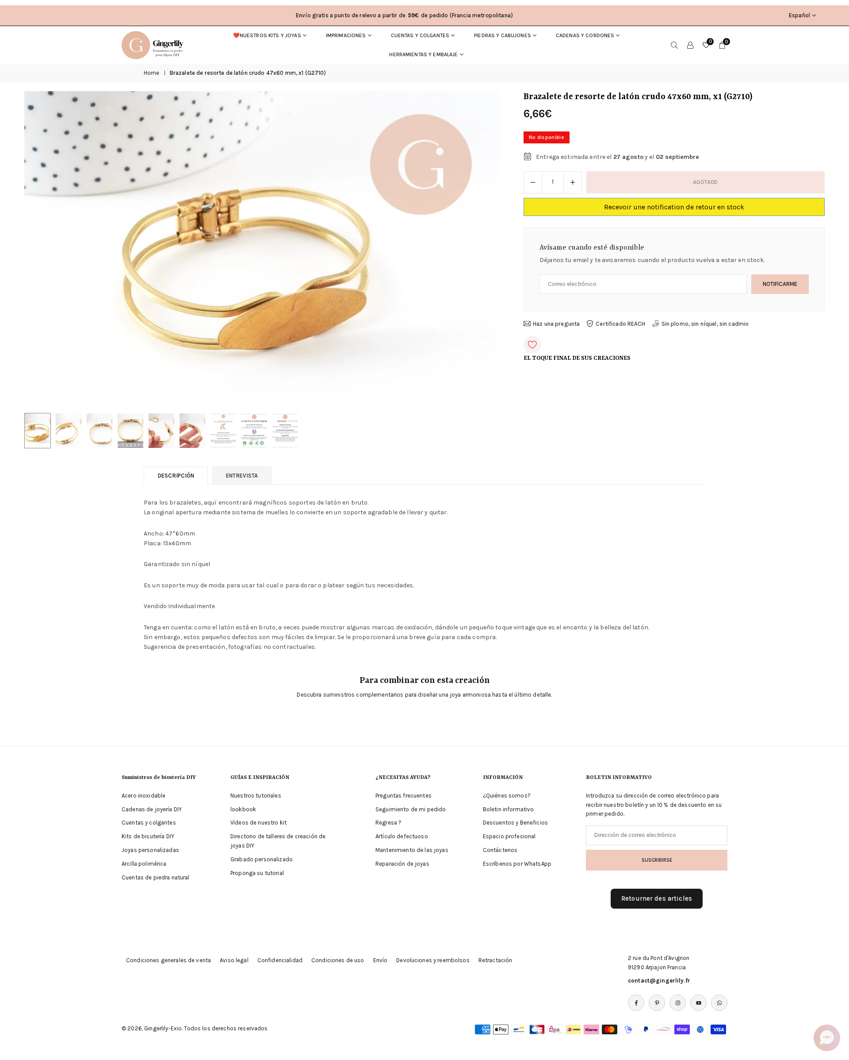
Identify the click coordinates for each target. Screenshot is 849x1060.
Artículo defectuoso (401, 836)
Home (152, 72)
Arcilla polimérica (144, 863)
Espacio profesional (509, 836)
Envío (380, 960)
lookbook (243, 809)
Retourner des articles (656, 898)
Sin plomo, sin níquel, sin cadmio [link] (705, 323)
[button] (477, 249)
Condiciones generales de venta (168, 960)
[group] (261, 249)
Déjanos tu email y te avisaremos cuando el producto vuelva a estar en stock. (652, 260)
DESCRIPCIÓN (175, 475)
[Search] (674, 45)
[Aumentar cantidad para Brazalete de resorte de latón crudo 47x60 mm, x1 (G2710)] (572, 182)
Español (799, 15)
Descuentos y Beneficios (515, 822)
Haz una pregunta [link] (556, 323)
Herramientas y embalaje (423, 54)
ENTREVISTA (242, 475)
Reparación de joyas (402, 863)
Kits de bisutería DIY (148, 836)
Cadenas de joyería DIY (152, 809)
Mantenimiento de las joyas (411, 850)
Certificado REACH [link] (620, 323)
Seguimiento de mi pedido (410, 809)
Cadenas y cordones (585, 35)
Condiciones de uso (337, 960)
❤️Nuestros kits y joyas (267, 35)
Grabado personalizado (261, 859)
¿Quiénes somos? (507, 795)
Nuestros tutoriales (255, 795)
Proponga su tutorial (257, 873)
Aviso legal (234, 960)
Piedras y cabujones (502, 35)
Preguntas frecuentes (403, 795)
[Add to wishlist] (532, 345)
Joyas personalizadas (150, 850)
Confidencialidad (279, 960)
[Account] (690, 45)
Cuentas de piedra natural (156, 877)
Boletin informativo (508, 809)
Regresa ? (388, 822)
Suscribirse (657, 859)
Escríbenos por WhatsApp (517, 863)
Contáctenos (500, 850)
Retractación (495, 960)
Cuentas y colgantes (420, 35)
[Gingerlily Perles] (155, 44)
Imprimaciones (346, 35)
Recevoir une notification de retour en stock (674, 207)
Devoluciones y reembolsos (433, 960)
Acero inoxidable (143, 795)
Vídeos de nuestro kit (258, 822)
